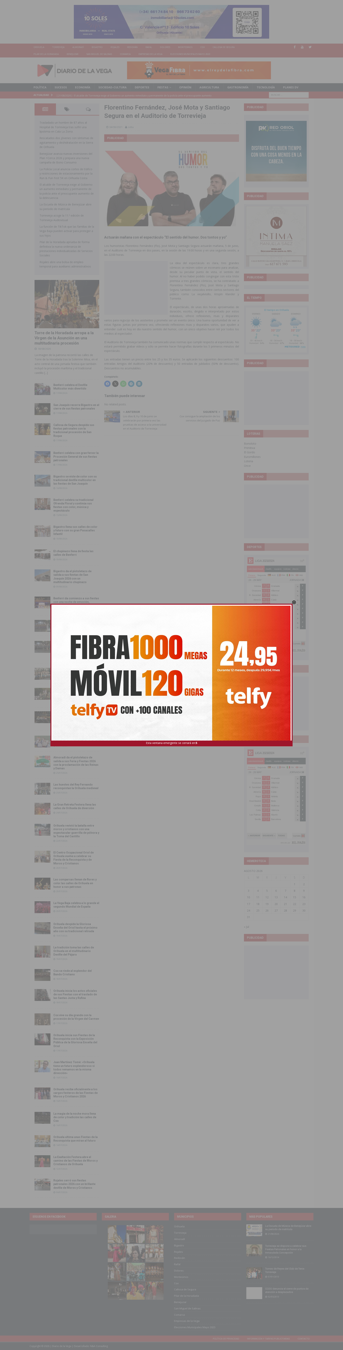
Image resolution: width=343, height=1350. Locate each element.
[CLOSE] (294, 602)
